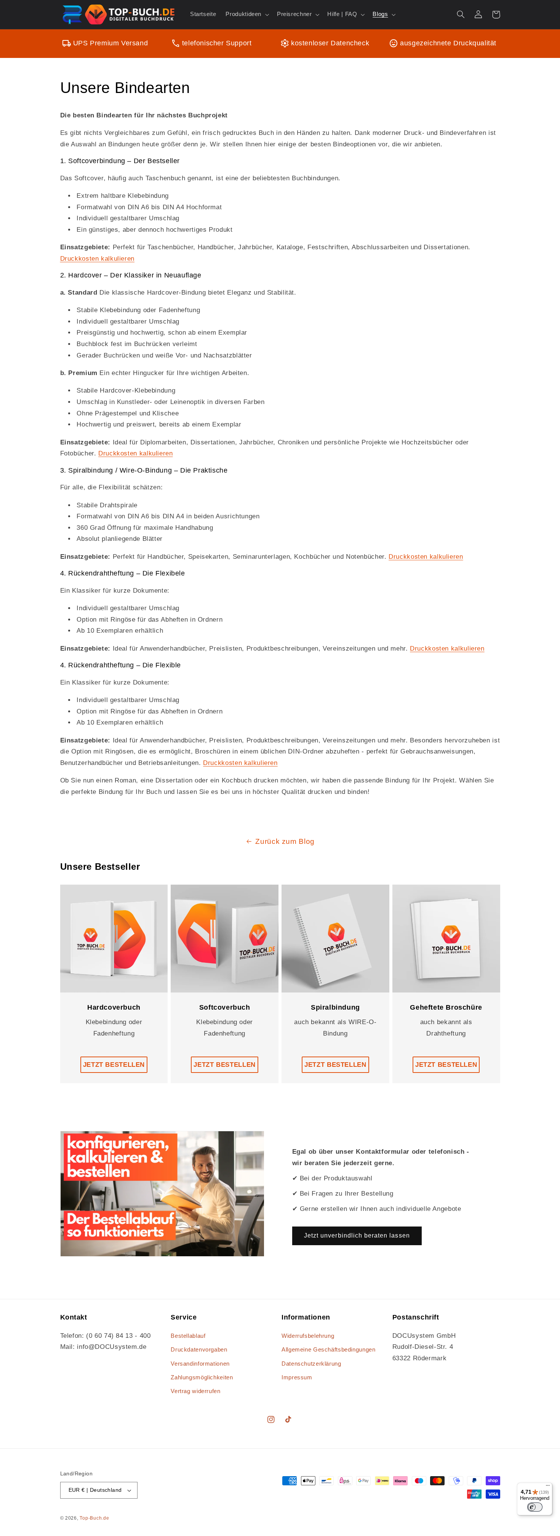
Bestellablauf (188, 1336)
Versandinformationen (200, 1364)
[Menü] (547, 1487)
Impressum (297, 1377)
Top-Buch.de (94, 1518)
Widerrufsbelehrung (308, 1336)
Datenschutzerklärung (311, 1364)
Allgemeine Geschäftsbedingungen (329, 1350)
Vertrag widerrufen (195, 1391)
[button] (246, 14)
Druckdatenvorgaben (199, 1350)
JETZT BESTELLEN (114, 1064)
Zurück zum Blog (284, 841)
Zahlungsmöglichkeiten (202, 1377)
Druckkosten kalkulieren (97, 258)
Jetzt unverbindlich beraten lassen (357, 1235)
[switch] (534, 1507)
